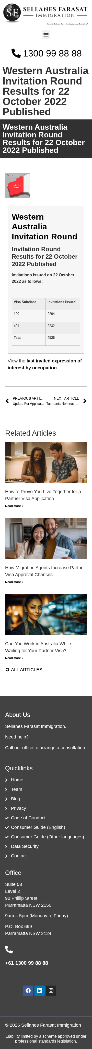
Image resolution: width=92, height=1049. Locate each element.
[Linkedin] (39, 991)
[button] (46, 34)
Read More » (14, 506)
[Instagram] (51, 991)
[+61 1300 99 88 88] (9, 949)
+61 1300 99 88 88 (26, 963)
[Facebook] (28, 991)
